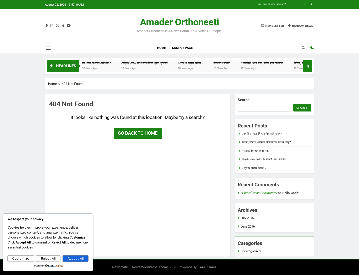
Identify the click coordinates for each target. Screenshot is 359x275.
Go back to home (137, 133)
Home (161, 48)
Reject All (48, 258)
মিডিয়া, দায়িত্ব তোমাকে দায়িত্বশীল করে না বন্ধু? (266, 142)
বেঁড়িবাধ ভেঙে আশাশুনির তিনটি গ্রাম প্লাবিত (139, 63)
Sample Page (182, 48)
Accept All (76, 258)
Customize (20, 258)
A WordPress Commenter (259, 193)
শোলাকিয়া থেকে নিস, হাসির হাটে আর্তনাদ (257, 63)
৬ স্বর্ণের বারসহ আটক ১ (185, 63)
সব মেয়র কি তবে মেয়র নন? (272, 4)
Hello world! (290, 193)
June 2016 (248, 226)
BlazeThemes (207, 267)
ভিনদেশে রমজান (217, 63)
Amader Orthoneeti (179, 22)
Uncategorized (251, 251)
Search (244, 100)
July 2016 (247, 218)
